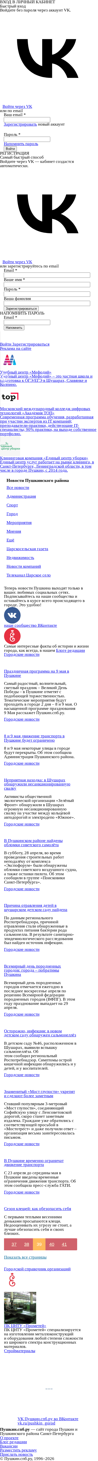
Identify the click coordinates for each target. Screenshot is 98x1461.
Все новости (18, 487)
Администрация (21, 496)
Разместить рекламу (18, 1450)
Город (12, 513)
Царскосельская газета (27, 548)
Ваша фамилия (17, 298)
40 (51, 1244)
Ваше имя (14, 279)
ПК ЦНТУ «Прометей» (25, 1325)
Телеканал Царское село (29, 575)
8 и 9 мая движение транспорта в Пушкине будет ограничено (34, 738)
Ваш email (15, 114)
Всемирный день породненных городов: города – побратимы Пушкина (32, 970)
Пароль (12, 134)
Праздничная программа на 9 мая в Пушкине (36, 673)
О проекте (9, 1437)
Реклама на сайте (15, 348)
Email (10, 270)
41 (64, 1244)
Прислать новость (16, 1454)
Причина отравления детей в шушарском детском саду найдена (35, 907)
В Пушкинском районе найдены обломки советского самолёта (33, 842)
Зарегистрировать (20, 124)
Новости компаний (24, 566)
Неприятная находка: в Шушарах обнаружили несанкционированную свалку (37, 784)
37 (14, 1244)
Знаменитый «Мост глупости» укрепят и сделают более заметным (39, 1093)
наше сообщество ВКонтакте (30, 625)
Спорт (12, 505)
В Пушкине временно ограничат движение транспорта (34, 1162)
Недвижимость (20, 557)
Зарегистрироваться (31, 344)
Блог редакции (13, 1441)
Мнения (14, 531)
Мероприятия (19, 522)
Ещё (10, 540)
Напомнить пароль (21, 143)
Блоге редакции (70, 650)
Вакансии (9, 1446)
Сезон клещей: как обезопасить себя (37, 1208)
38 (26, 1244)
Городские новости (21, 654)
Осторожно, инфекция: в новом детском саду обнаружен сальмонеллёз (40, 1033)
